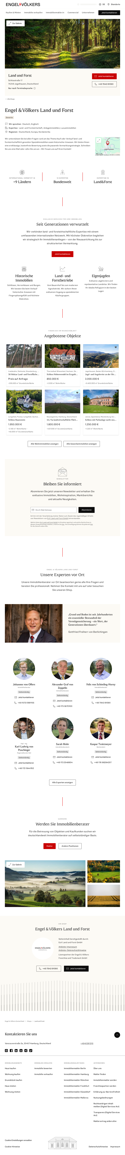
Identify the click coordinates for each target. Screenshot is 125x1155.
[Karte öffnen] (107, 146)
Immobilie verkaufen (33, 12)
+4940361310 (87, 1043)
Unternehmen (88, 12)
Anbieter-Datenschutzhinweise (72, 950)
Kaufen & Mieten (13, 12)
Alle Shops (11, 99)
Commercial (73, 12)
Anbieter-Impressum (68, 947)
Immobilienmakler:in (55, 12)
